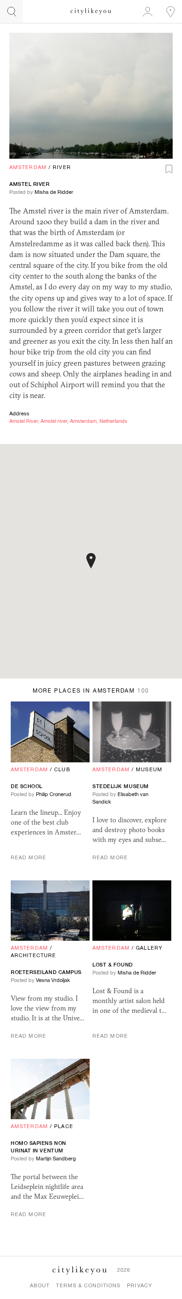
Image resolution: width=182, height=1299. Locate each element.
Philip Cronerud (53, 794)
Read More (28, 857)
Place (63, 1126)
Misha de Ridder (54, 192)
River (62, 167)
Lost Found (112, 964)
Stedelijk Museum (120, 786)
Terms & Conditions (88, 1285)
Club (62, 769)
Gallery (149, 948)
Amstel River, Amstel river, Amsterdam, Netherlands (68, 421)
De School (26, 786)
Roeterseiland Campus (46, 972)
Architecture (33, 955)
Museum (149, 769)
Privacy (139, 1285)
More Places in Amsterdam (91, 690)
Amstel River (29, 184)
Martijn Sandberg (56, 1158)
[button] (91, 560)
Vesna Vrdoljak (53, 980)
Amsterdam (28, 167)
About (40, 1285)
